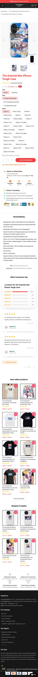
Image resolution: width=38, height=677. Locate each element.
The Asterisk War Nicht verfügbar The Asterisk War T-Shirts (28, 431)
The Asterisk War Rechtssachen (19, 11)
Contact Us (4, 640)
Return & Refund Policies (8, 637)
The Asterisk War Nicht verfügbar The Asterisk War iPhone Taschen (28, 529)
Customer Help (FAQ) (7, 642)
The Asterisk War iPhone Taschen (12, 14)
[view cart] (35, 5)
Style (3, 95)
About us (3, 613)
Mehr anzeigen (19, 498)
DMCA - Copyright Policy (8, 621)
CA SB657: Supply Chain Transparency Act (13, 623)
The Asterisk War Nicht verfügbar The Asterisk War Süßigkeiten (28, 459)
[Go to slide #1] (14, 68)
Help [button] (35, 674)
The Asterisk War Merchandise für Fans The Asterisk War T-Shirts (9, 431)
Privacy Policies (5, 618)
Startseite (4, 11)
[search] (32, 5)
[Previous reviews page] (25, 367)
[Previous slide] (4, 40)
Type (3, 89)
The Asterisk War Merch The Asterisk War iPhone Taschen (9, 529)
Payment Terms (5, 634)
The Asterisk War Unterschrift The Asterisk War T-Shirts (9, 402)
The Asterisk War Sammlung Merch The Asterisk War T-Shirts (8, 459)
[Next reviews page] (34, 367)
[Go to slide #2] (23, 68)
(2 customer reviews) (16, 83)
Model (4, 108)
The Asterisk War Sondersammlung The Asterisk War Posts (26, 402)
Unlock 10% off (3, 669)
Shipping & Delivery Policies (9, 632)
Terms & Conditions (6, 616)
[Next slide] (34, 40)
